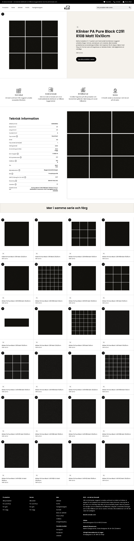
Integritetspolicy (61, 522)
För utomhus (7, 504)
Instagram (59, 530)
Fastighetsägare (37, 7)
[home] (67, 7)
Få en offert (60, 516)
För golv (5, 507)
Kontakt (58, 510)
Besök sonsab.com (89, 515)
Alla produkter (7, 501)
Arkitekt (20, 7)
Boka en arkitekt (61, 513)
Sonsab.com (53, 2)
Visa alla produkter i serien (86, 59)
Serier (13, 7)
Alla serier (33, 501)
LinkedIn (58, 536)
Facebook (59, 533)
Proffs (27, 7)
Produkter (5, 7)
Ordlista (58, 519)
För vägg (5, 510)
